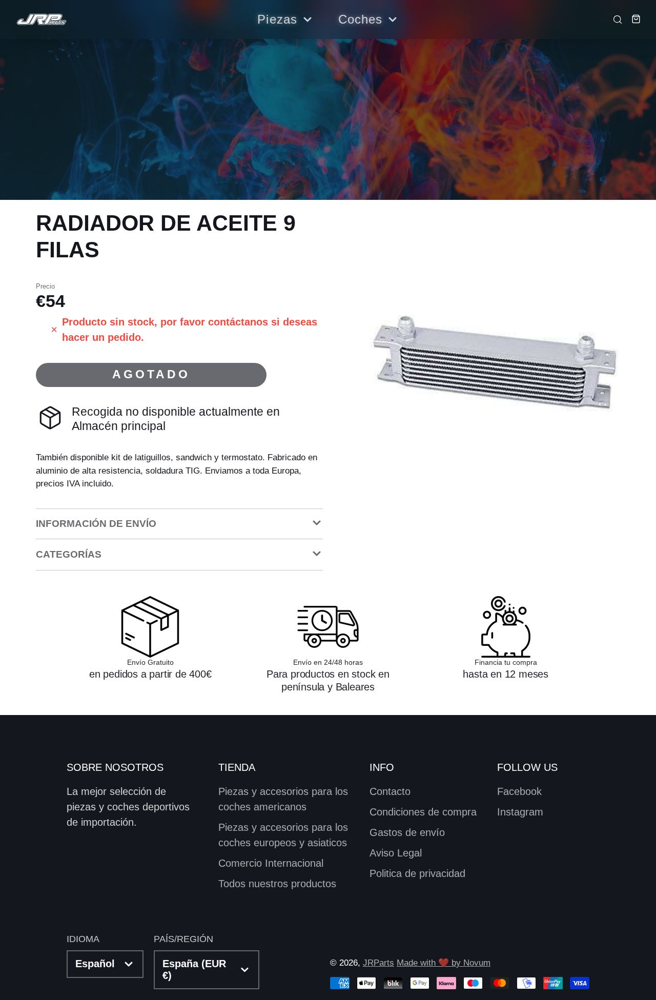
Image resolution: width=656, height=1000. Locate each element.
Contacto (390, 791)
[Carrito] (632, 19)
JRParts (378, 963)
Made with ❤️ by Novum (443, 963)
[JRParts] (41, 20)
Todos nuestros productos (277, 883)
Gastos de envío (407, 832)
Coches (360, 19)
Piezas (277, 19)
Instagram (520, 812)
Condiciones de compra (423, 812)
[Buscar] (614, 19)
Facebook (519, 791)
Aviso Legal (396, 853)
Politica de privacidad (417, 873)
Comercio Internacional (270, 863)
